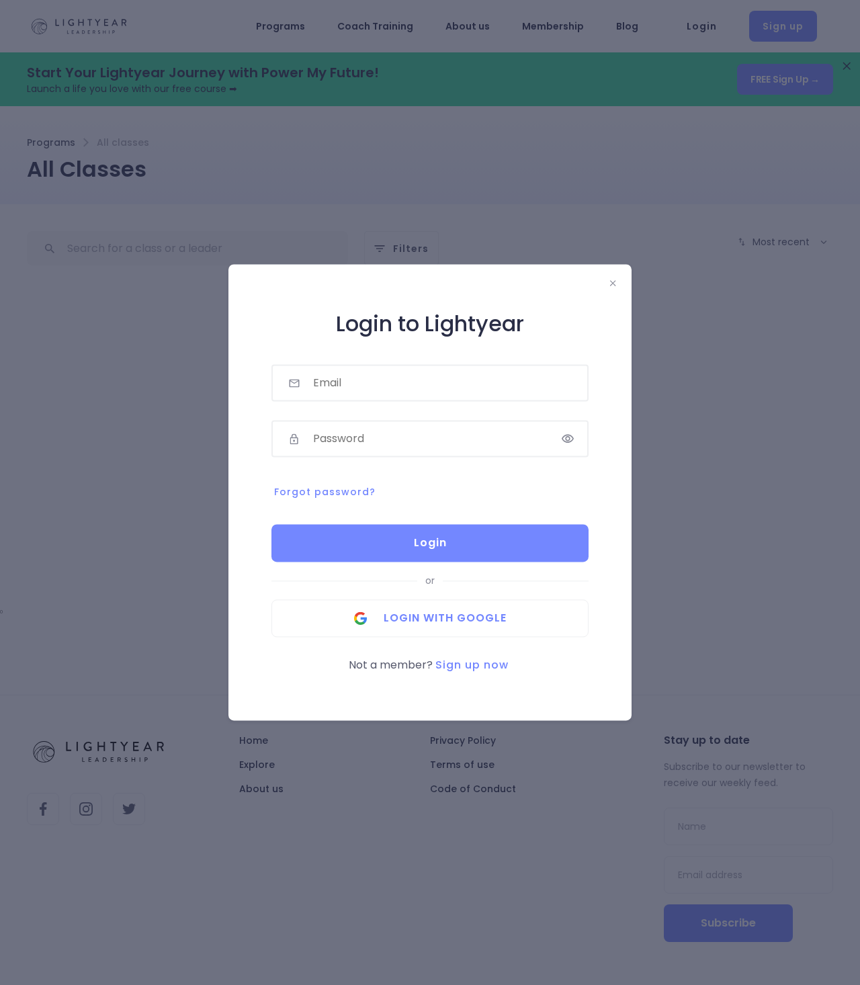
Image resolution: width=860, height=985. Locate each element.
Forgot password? (325, 492)
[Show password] (568, 439)
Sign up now (472, 665)
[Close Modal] (612, 283)
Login (430, 543)
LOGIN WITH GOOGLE (445, 618)
